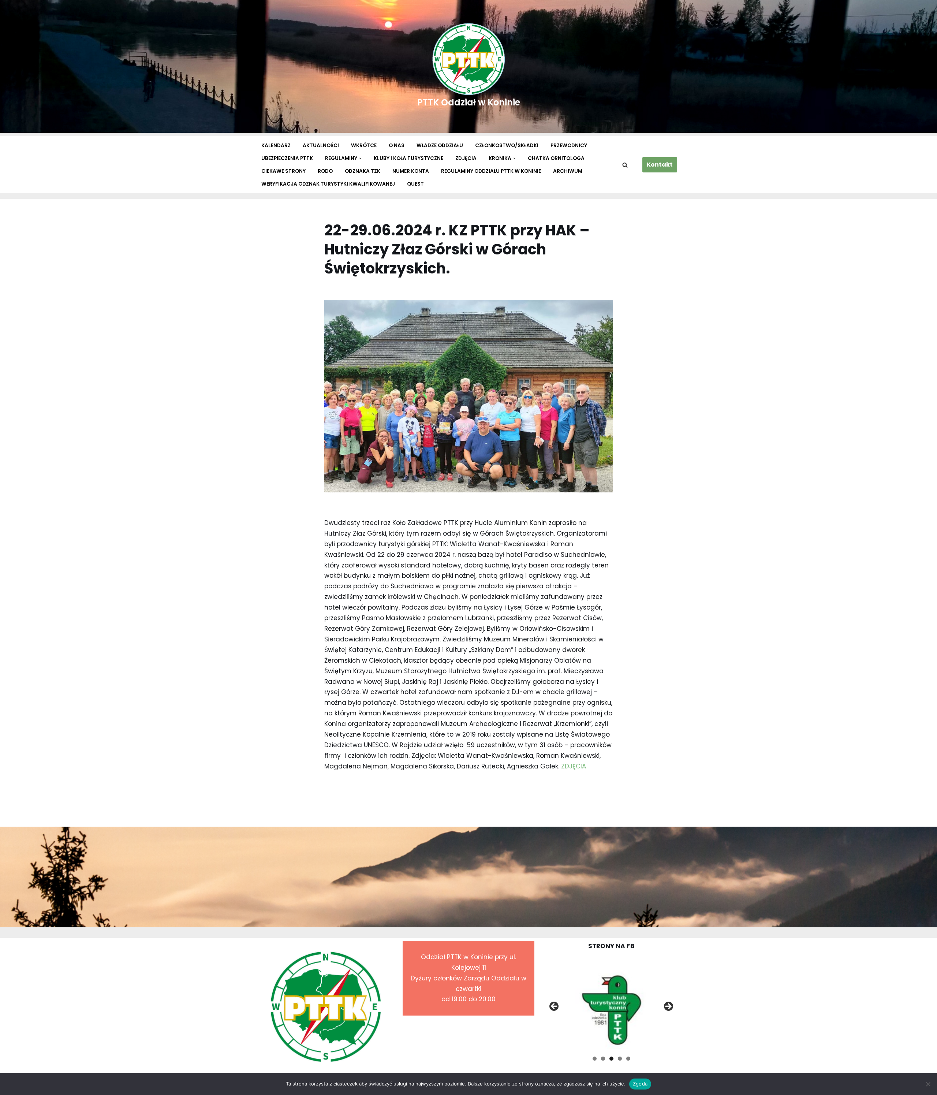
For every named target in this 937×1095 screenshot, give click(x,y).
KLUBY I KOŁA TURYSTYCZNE (408, 158)
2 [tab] (603, 1059)
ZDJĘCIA (466, 158)
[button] (360, 158)
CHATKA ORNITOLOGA (556, 158)
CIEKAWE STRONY (283, 171)
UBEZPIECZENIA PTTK (287, 158)
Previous (554, 1006)
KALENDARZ (276, 145)
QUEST (415, 183)
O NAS (396, 145)
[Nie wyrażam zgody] (928, 1084)
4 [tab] (620, 1059)
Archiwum (567, 171)
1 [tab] (595, 1059)
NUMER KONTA (410, 171)
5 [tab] (628, 1059)
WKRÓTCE (364, 145)
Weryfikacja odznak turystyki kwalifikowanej (328, 183)
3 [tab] (611, 1059)
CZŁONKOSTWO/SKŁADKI (506, 145)
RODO (325, 171)
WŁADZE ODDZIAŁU (440, 145)
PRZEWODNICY (568, 145)
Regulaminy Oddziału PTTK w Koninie (491, 171)
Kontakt (660, 164)
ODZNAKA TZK (362, 171)
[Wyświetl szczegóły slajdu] (611, 1008)
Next (667, 1006)
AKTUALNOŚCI (321, 145)
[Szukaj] (625, 165)
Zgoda (640, 1084)
